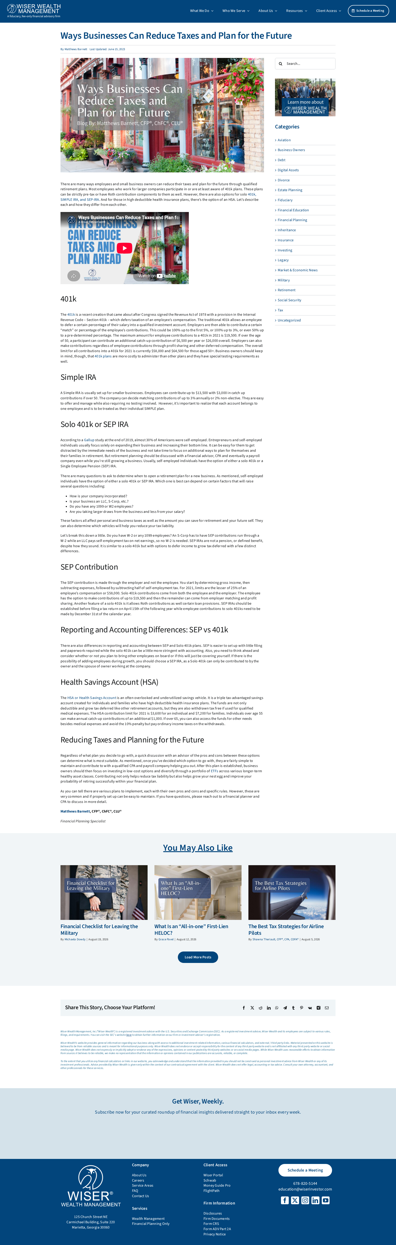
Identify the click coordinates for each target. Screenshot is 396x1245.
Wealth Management (148, 1218)
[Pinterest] (301, 1008)
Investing (285, 250)
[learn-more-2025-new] (305, 80)
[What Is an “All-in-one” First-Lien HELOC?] (198, 892)
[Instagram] (305, 1200)
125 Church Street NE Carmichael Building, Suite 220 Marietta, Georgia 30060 (90, 1222)
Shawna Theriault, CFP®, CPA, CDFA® (276, 939)
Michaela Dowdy (75, 939)
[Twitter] (295, 1200)
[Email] (327, 1008)
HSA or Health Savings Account (91, 697)
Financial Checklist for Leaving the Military (99, 929)
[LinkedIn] (269, 1008)
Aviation (284, 140)
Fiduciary (285, 200)
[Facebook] (244, 1008)
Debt (281, 160)
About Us (139, 1175)
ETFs (214, 771)
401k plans (103, 356)
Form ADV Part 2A (217, 1228)
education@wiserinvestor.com (305, 1189)
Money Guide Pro (217, 1185)
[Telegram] (285, 1008)
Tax (280, 310)
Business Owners (291, 149)
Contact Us (140, 1196)
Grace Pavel (166, 939)
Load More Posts (198, 957)
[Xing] (318, 1008)
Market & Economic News (298, 270)
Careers (138, 1180)
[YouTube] (326, 1200)
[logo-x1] (34, 5)
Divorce (284, 180)
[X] (252, 1008)
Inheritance (287, 230)
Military (284, 280)
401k (71, 314)
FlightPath (212, 1190)
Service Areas (142, 1185)
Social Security (289, 300)
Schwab (210, 1180)
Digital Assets (288, 170)
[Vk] (310, 1008)
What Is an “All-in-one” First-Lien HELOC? (191, 929)
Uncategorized (289, 320)
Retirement (286, 290)
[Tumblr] (293, 1008)
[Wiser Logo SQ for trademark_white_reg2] (90, 1165)
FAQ (135, 1190)
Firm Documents (217, 1218)
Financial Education (293, 210)
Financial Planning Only (151, 1223)
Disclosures (213, 1213)
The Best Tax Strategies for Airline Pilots (286, 929)
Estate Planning (290, 190)
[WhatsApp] (277, 1008)
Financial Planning (292, 220)
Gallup (89, 440)
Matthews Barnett (76, 49)
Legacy (283, 260)
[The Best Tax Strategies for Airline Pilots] (292, 892)
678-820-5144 (305, 1183)
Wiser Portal (213, 1175)
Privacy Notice (215, 1234)
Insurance (286, 240)
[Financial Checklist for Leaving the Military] (104, 892)
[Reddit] (260, 1008)
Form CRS (211, 1223)
